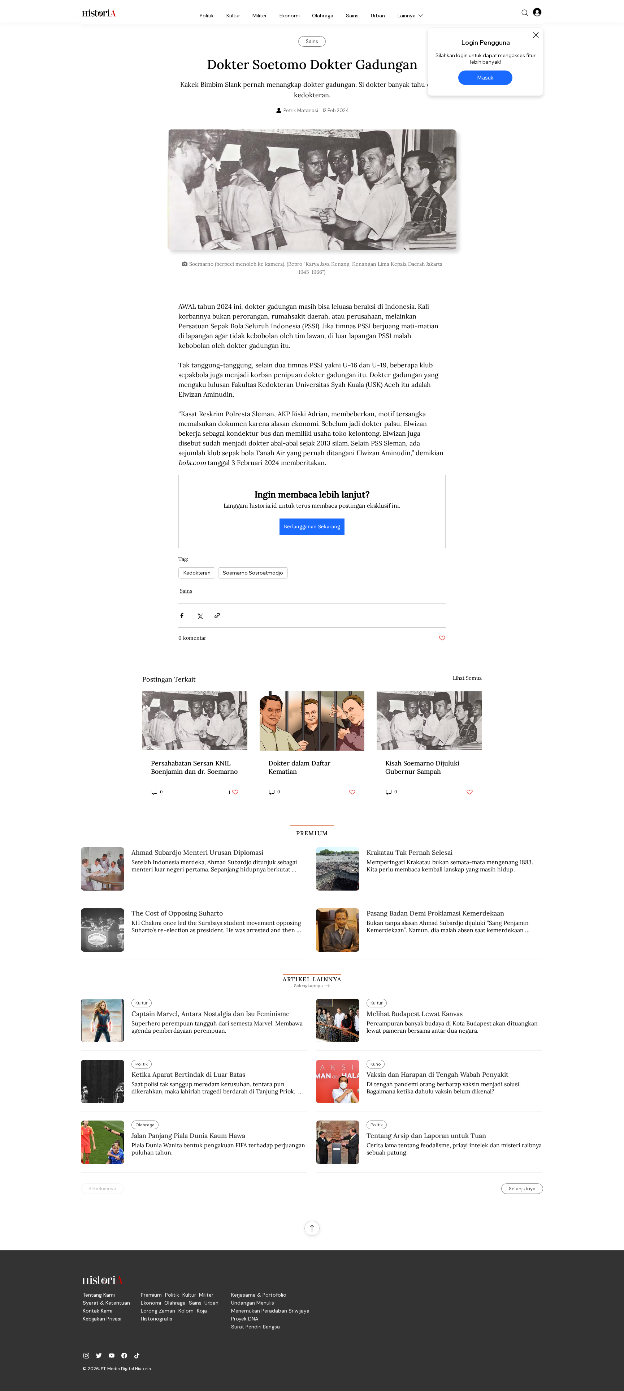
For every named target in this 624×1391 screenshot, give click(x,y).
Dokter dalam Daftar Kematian (299, 767)
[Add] (312, 192)
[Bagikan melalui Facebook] (181, 615)
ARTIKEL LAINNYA (312, 979)
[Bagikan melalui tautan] (217, 615)
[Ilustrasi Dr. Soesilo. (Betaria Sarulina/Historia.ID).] (312, 721)
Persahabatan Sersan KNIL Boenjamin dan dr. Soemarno (194, 767)
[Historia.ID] (99, 13)
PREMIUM (312, 833)
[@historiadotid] (111, 1355)
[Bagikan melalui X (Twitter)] (199, 615)
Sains (186, 591)
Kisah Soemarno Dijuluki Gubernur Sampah (422, 767)
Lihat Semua (467, 678)
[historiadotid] (86, 1355)
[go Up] (312, 1228)
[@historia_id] (99, 1355)
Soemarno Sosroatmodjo (253, 572)
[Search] (525, 13)
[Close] (535, 35)
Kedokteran (197, 572)
